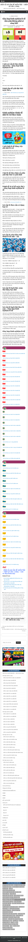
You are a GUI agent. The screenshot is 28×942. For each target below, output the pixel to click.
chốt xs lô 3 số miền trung (9, 747)
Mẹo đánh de (13, 612)
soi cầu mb (5, 919)
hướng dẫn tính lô (6, 905)
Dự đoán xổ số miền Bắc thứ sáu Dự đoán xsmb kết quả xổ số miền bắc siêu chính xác (13, 899)
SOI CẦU (4, 820)
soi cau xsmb (21, 907)
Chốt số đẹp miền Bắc (7, 887)
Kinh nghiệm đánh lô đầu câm (11, 601)
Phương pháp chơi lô (14, 613)
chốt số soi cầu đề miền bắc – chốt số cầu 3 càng (14, 5)
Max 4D (5, 812)
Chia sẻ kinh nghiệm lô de (10, 595)
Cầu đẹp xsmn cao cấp (7, 760)
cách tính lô (5, 888)
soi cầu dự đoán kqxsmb (7, 912)
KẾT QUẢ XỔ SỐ (6, 800)
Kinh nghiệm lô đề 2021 (8, 607)
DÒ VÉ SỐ (5, 822)
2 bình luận (17, 26)
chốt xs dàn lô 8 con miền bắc (9, 716)
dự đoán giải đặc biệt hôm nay (9, 890)
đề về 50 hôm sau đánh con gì (8, 929)
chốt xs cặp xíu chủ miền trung (10, 739)
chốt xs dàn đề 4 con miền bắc (9, 693)
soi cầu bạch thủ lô (7, 910)
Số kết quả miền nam (7, 837)
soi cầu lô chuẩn (19, 915)
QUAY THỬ (5, 827)
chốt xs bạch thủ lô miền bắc (9, 688)
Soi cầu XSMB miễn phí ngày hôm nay (15, 919)
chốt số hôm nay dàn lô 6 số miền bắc (11, 414)
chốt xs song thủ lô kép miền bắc (10, 729)
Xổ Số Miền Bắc (16, 926)
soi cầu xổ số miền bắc (7, 920)
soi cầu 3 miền (5, 908)
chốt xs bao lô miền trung (9, 736)
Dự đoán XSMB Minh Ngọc (8, 895)
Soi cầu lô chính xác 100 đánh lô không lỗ (11, 917)
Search (18, 642)
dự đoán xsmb (12, 893)
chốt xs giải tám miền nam (9, 770)
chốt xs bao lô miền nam (8, 762)
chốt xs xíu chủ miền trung (9, 757)
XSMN (4, 795)
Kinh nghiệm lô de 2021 (16, 603)
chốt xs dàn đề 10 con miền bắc (10, 701)
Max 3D (5, 810)
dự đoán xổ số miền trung (8, 901)
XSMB (4, 793)
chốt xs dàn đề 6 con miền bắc (9, 696)
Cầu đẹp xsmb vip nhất (8, 711)
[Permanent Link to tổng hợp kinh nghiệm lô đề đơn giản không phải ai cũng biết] (14, 34)
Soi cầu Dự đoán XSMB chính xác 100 (10, 913)
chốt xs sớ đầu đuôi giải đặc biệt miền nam (12, 778)
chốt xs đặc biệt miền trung (9, 742)
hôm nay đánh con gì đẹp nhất (18, 903)
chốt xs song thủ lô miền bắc (9, 732)
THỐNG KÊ (5, 817)
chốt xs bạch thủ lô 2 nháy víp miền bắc (12, 677)
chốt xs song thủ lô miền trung (10, 755)
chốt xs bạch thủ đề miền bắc (9, 683)
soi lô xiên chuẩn (6, 922)
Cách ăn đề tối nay (7, 785)
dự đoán (10, 888)
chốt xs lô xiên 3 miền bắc (9, 721)
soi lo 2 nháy (15, 920)
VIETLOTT (5, 802)
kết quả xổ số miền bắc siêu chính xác (10, 907)
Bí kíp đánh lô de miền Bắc (13, 592)
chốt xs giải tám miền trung (9, 744)
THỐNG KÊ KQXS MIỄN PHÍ (9, 790)
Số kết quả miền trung (8, 834)
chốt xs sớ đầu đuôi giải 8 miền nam (11, 775)
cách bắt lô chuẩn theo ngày (18, 887)
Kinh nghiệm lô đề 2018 (19, 606)
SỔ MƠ (4, 825)
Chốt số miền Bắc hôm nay (20, 885)
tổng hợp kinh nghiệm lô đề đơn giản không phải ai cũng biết (14, 20)
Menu (4, 1)
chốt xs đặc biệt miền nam (9, 767)
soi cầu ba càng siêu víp (14, 908)
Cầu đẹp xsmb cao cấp (7, 675)
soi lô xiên (21, 920)
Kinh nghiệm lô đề (9, 606)
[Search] (26, 11)
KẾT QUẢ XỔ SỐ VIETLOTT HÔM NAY (12, 804)
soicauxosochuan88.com (15, 202)
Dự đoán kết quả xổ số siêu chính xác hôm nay (12, 892)
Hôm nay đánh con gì (7, 903)
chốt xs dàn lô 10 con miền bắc (10, 706)
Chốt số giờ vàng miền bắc (8, 885)
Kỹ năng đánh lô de (11, 610)
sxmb (17, 922)
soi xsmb (12, 922)
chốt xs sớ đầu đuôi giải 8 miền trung (11, 749)
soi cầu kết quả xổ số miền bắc (9, 915)
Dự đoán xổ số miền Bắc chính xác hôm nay (11, 897)
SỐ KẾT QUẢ (5, 830)
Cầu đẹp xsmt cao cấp (7, 734)
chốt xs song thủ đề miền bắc (9, 726)
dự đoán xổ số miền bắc (18, 895)
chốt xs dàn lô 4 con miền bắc (9, 709)
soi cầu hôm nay (21, 913)
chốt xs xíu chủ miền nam (8, 783)
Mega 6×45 (5, 807)
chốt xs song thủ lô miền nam (9, 780)
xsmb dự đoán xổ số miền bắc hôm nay (10, 924)
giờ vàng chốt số (17, 901)
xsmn (11, 926)
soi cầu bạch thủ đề (16, 910)
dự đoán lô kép (6, 893)
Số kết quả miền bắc (7, 832)
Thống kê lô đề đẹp (14, 16)
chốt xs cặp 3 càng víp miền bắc (10, 690)
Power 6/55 (6, 815)
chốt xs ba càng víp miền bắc (9, 680)
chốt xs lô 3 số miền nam (8, 772)
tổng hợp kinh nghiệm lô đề (15, 615)
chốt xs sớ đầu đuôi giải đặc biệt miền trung (13, 752)
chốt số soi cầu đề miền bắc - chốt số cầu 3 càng (14, 25)
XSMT (4, 798)
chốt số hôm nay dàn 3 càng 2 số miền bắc (12, 447)
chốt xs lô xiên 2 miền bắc (9, 719)
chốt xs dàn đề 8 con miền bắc (9, 698)
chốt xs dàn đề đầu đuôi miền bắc (10, 704)
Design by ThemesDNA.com (14, 940)
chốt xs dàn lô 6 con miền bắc (9, 713)
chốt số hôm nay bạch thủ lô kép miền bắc (12, 367)
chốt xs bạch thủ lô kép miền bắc (10, 685)
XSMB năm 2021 (6, 926)
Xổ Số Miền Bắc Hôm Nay (7, 927)
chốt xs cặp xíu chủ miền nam (9, 764)
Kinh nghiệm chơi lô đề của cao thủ (13, 598)
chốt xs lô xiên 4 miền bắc (9, 724)
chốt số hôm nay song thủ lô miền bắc (11, 362)
